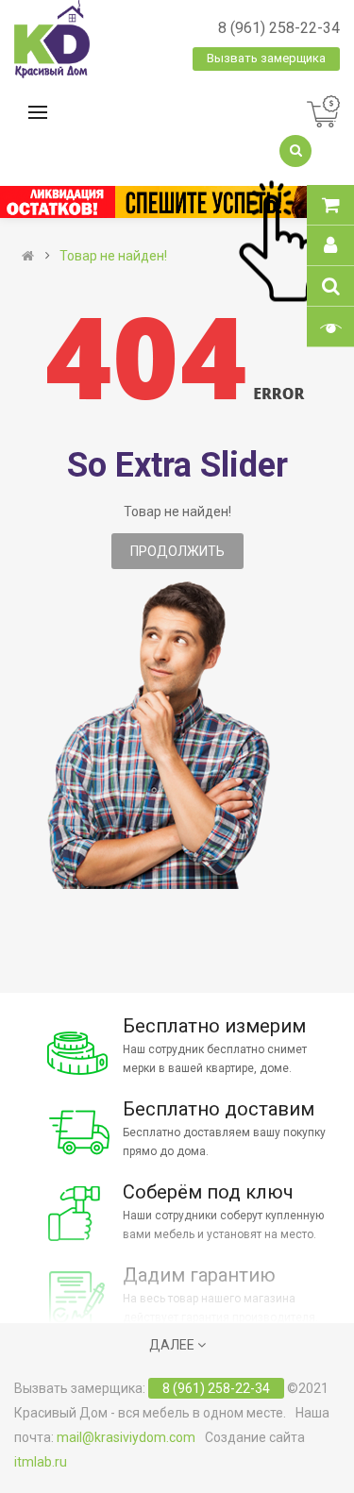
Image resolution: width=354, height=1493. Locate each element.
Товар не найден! (113, 255)
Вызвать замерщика (266, 58)
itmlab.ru (40, 1461)
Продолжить (177, 551)
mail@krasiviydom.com (126, 1437)
